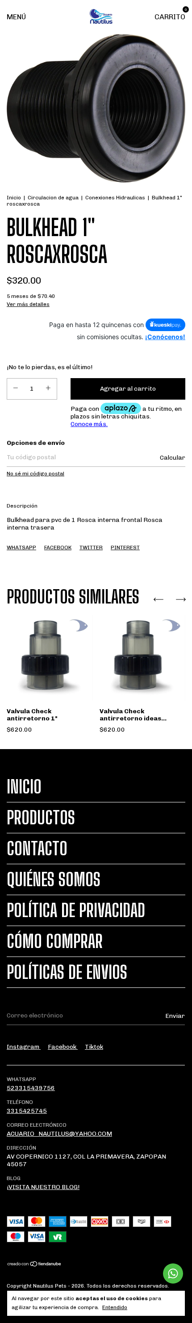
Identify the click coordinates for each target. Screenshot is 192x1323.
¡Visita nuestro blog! (43, 1187)
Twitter (91, 547)
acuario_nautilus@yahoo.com (59, 1134)
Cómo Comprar (55, 941)
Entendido (114, 1307)
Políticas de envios (67, 972)
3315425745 (27, 1111)
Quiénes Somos (53, 879)
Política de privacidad (76, 910)
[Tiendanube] (35, 1265)
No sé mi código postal (35, 473)
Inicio (14, 197)
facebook (63, 1047)
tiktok (94, 1047)
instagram (24, 1047)
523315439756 (31, 1088)
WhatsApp (21, 547)
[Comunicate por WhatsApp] (173, 1273)
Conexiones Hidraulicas (115, 197)
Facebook (57, 547)
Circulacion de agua (53, 197)
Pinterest (125, 547)
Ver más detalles (28, 304)
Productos (41, 817)
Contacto (37, 848)
